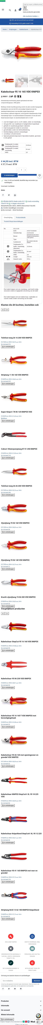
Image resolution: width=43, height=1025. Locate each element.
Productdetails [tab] (20, 217)
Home (5, 29)
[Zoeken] (25, 7)
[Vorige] (3, 309)
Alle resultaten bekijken (30, 16)
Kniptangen (13, 29)
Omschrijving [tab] (8, 217)
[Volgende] (7, 309)
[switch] (38, 1022)
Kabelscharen (23, 29)
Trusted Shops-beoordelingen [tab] (13, 221)
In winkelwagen (9, 175)
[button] (10, 10)
